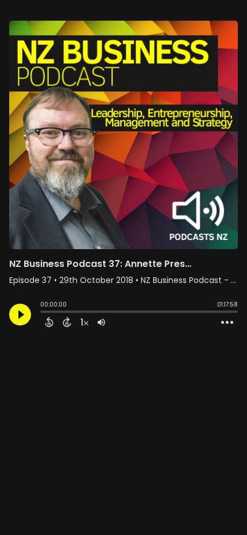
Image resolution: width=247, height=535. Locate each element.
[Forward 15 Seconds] (67, 322)
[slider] (43, 313)
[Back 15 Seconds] (49, 322)
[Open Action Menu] (227, 322)
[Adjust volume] (101, 322)
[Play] (20, 314)
